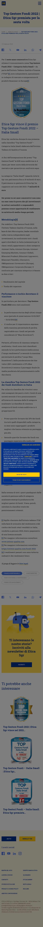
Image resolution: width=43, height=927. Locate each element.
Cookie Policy (28, 456)
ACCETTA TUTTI (21, 474)
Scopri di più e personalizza (21, 480)
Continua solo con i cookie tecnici (31, 444)
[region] (21, 463)
